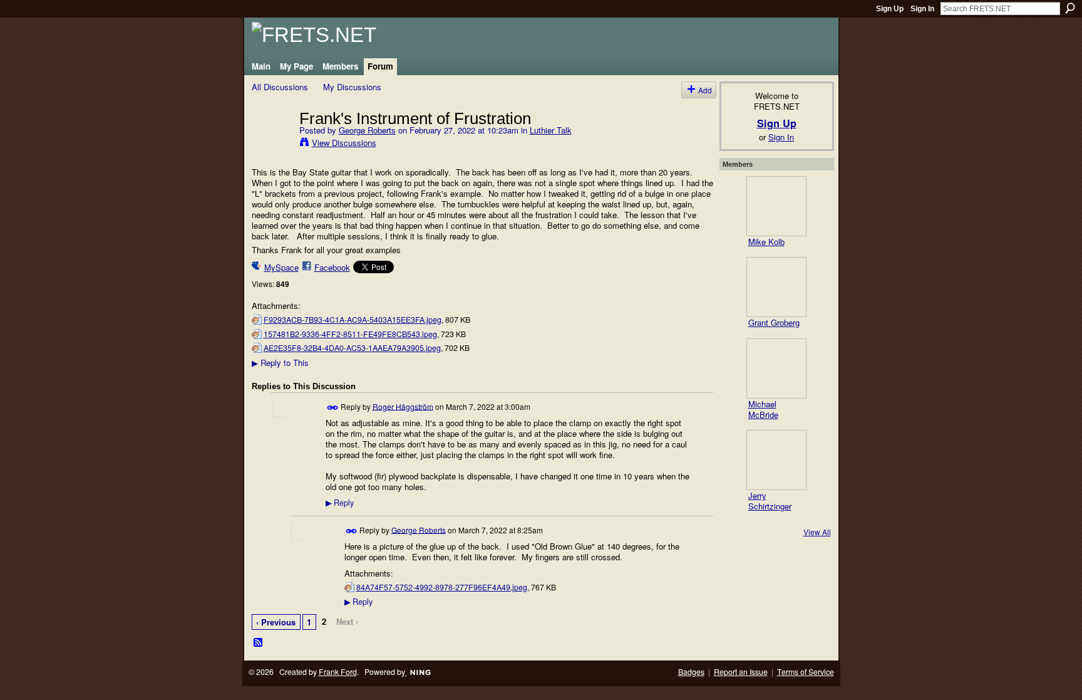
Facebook (332, 267)
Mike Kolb (766, 242)
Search (1070, 8)
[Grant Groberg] (776, 287)
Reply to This (280, 362)
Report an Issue (741, 671)
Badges (691, 671)
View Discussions (344, 143)
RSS (258, 643)
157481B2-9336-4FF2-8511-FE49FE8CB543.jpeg (350, 334)
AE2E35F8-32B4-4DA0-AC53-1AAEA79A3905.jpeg (352, 347)
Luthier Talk (551, 130)
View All (817, 531)
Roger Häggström (403, 405)
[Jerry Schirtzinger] (776, 460)
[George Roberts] (272, 144)
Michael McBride (763, 409)
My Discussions (352, 87)
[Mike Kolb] (776, 206)
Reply (340, 502)
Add (705, 90)
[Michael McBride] (776, 368)
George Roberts (367, 130)
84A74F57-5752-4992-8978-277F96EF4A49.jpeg (441, 587)
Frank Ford (338, 671)
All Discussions (280, 87)
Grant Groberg (774, 322)
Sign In (922, 8)
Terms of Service (805, 671)
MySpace (281, 267)
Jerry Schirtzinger (769, 500)
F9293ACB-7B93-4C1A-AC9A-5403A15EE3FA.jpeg (352, 319)
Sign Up (890, 8)
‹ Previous (276, 622)
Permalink (333, 408)
